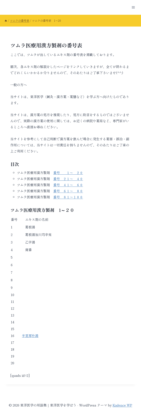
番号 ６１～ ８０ (68, 190)
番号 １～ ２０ (68, 172)
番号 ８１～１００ (68, 196)
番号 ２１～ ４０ (68, 178)
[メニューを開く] (133, 7)
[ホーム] (5, 20)
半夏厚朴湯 (30, 335)
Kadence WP (122, 405)
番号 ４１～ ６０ (68, 184)
